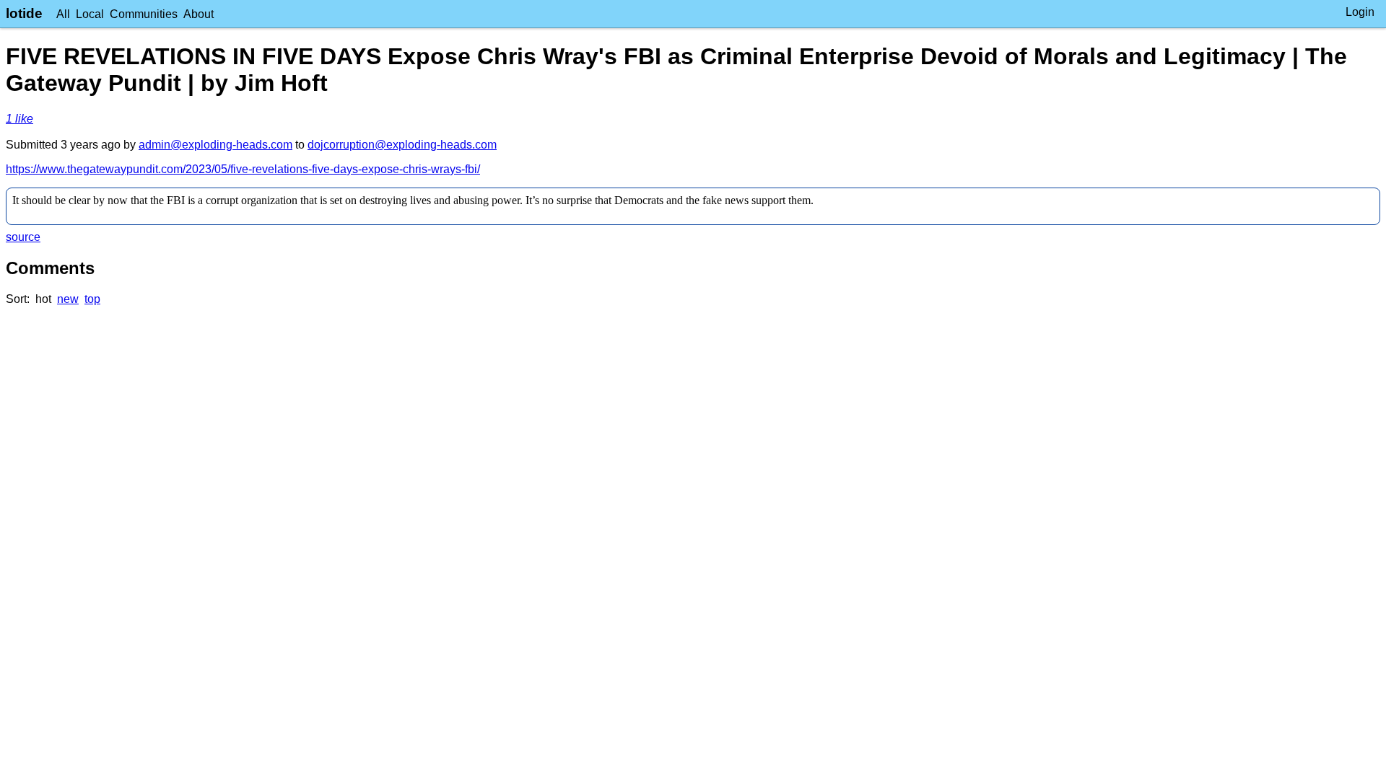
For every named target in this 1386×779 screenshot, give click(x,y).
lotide (24, 13)
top (92, 299)
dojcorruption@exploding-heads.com (402, 144)
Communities (144, 14)
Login (1360, 12)
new (68, 299)
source (23, 237)
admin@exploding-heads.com (215, 144)
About (198, 14)
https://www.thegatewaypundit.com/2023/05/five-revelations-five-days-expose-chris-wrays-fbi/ (243, 169)
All (63, 14)
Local (90, 14)
